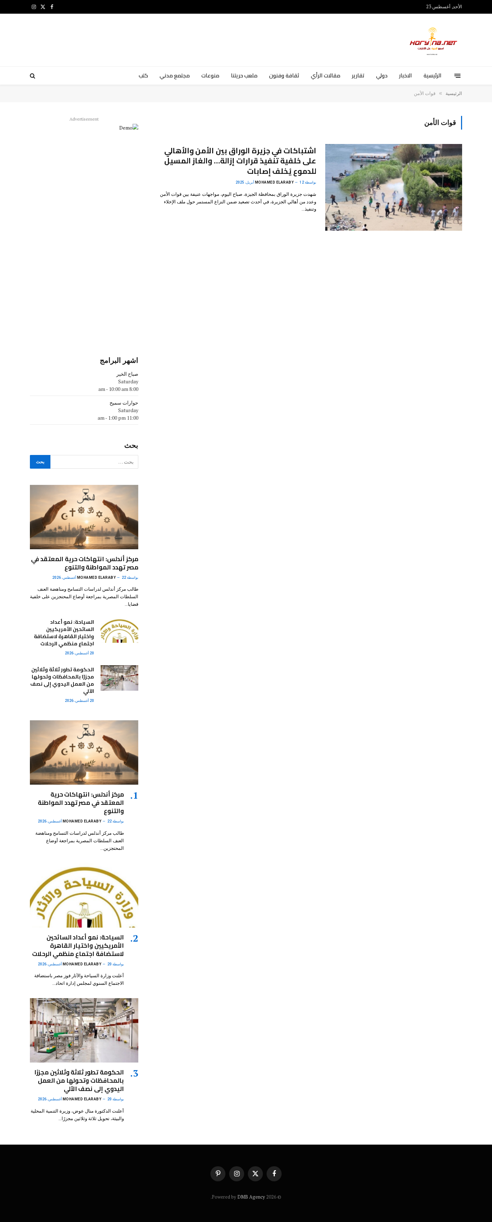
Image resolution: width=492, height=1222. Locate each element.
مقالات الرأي (325, 75)
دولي (382, 75)
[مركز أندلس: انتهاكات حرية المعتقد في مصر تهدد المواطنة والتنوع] (84, 517)
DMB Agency (251, 1197)
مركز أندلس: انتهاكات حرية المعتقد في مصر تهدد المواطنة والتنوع (84, 563)
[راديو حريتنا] (434, 40)
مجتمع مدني (175, 75)
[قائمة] (458, 75)
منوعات (210, 75)
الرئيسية (433, 75)
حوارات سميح (123, 402)
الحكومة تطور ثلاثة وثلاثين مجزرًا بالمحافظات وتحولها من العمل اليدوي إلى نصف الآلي (62, 680)
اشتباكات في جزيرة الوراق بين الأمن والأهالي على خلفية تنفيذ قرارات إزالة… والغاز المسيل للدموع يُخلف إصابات (240, 161)
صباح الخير (127, 373)
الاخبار (405, 75)
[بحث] (33, 76)
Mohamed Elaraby (274, 182)
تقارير (358, 75)
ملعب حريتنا (244, 75)
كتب (143, 75)
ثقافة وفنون (284, 75)
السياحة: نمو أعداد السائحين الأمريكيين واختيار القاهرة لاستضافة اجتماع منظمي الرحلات (64, 632)
